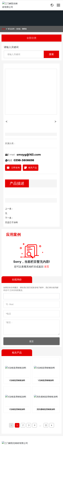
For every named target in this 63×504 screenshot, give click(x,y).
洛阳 (22, 487)
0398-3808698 (24, 160)
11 (46, 425)
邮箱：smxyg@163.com (17, 459)
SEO (31, 492)
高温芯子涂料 (11, 222)
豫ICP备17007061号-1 (11, 491)
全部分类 (31, 38)
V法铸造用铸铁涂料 (17, 380)
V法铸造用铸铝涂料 (17, 409)
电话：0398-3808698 (15, 449)
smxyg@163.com (29, 154)
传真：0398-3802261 (15, 454)
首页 (46, 266)
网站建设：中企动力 (11, 487)
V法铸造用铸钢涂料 (46, 380)
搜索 (51, 54)
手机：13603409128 (15, 468)
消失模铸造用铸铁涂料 (46, 409)
